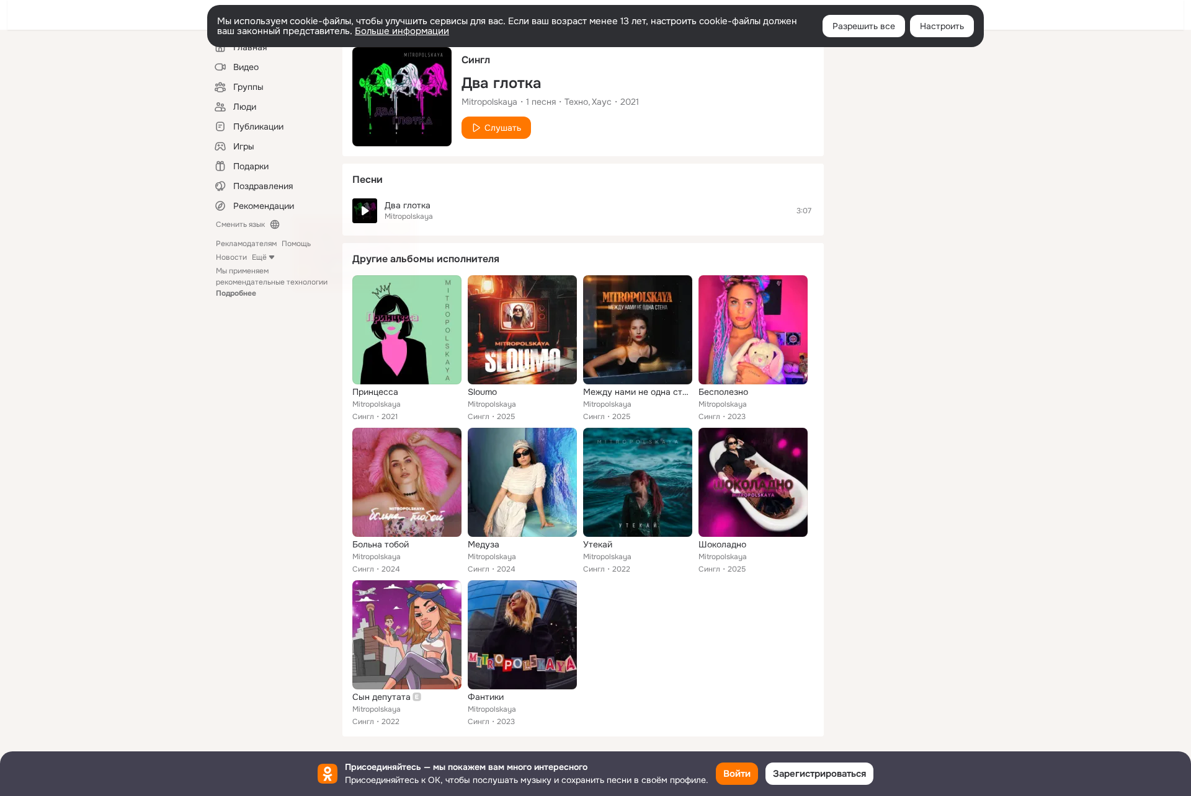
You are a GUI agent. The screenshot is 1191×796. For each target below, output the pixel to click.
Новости (231, 257)
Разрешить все (863, 26)
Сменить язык (240, 224)
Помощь (296, 244)
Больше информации (402, 31)
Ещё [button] (259, 257)
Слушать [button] (502, 127)
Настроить (942, 26)
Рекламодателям (246, 244)
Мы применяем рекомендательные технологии (272, 282)
